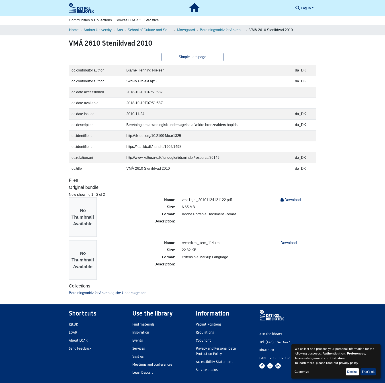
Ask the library (270, 334)
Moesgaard (186, 30)
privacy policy (348, 363)
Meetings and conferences (152, 364)
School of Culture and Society (150, 30)
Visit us (138, 356)
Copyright (203, 340)
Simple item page (192, 57)
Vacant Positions (208, 324)
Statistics (151, 20)
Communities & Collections (90, 20)
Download (292, 200)
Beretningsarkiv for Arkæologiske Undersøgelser (222, 30)
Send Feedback (80, 348)
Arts (120, 30)
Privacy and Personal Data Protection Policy (216, 351)
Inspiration (140, 332)
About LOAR (78, 340)
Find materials (143, 324)
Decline (352, 371)
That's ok (368, 371)
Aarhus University (98, 30)
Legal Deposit (142, 372)
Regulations (205, 332)
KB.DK (73, 324)
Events (137, 340)
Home (74, 30)
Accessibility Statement (214, 361)
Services (138, 348)
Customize (302, 371)
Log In (306, 8)
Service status (207, 369)
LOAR (73, 332)
